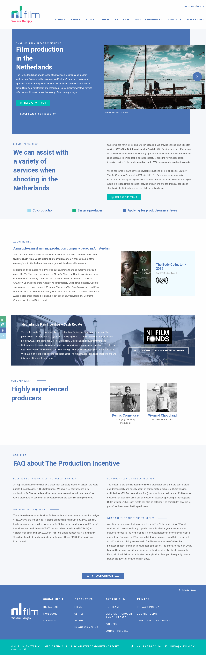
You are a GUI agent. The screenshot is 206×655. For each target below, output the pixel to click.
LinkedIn (49, 620)
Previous (118, 273)
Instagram (51, 607)
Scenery (112, 624)
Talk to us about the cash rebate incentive (158, 350)
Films (90, 19)
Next (197, 76)
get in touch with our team (103, 576)
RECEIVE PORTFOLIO (35, 103)
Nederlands (189, 6)
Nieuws (60, 19)
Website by (17, 649)
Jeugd (104, 19)
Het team (122, 19)
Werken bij (195, 19)
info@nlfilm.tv (182, 646)
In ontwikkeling (86, 627)
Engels (200, 6)
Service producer (149, 19)
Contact (175, 19)
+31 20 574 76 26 (148, 646)
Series (76, 19)
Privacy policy (148, 607)
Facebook (50, 614)
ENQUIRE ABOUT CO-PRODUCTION (38, 114)
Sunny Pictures (117, 631)
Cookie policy (147, 614)
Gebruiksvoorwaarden (153, 620)
